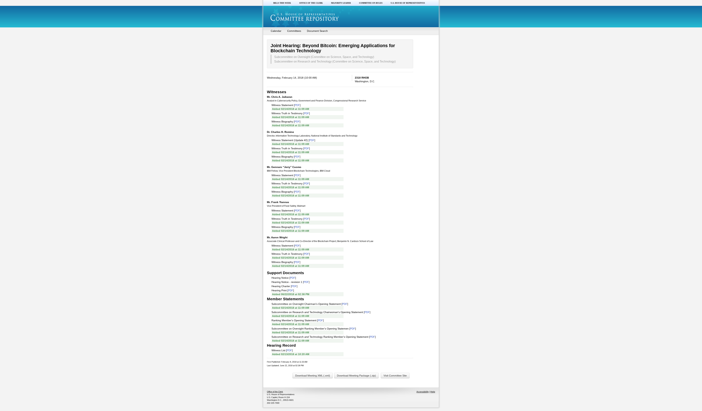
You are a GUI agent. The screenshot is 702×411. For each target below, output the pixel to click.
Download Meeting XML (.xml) (312, 375)
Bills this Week (282, 3)
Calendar (276, 30)
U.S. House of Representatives (408, 3)
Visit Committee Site (395, 375)
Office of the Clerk (311, 3)
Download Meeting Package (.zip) (356, 375)
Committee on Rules (370, 3)
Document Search (317, 30)
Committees (294, 30)
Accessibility (422, 392)
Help (432, 392)
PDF (297, 105)
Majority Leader (341, 3)
